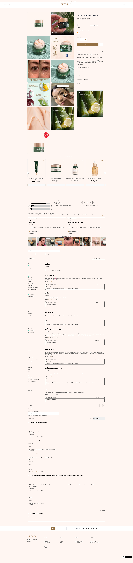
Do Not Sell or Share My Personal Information (33, 541)
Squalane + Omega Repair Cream (56, 178)
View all (102, 30)
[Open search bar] (119, 4)
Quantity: (79, 37)
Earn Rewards (46, 541)
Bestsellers (62, 538)
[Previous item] (28, 173)
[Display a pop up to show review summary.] (40, 181)
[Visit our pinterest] (96, 528)
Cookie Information (93, 541)
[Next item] (105, 173)
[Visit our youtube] (91, 528)
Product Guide (62, 545)
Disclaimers (92, 540)
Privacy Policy (92, 537)
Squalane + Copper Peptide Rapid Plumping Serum (75, 178)
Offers (61, 542)
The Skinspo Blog (78, 542)
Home (28, 9)
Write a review (87, 21)
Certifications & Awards (79, 541)
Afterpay (45, 546)
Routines (61, 541)
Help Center (46, 547)
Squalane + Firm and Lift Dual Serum (94, 178)
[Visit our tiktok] (94, 528)
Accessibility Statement (94, 543)
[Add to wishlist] (101, 44)
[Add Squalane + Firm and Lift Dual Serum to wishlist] (102, 161)
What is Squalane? (78, 538)
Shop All (61, 537)
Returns (45, 540)
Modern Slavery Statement (94, 542)
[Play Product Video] (62, 23)
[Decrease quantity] (78, 39)
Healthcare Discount (47, 545)
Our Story (76, 537)
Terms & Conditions (93, 538)
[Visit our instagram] (89, 528)
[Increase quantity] (85, 39)
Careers (76, 543)
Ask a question (93, 21)
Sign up (53, 528)
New (60, 540)
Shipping (45, 537)
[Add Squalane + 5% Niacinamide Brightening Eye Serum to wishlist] (44, 161)
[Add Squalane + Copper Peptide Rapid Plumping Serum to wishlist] (82, 161)
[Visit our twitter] (86, 528)
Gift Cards (61, 543)
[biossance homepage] (66, 4)
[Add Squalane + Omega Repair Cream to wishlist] (63, 161)
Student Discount (47, 542)
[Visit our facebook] (84, 528)
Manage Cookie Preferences (32, 539)
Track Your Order (47, 538)
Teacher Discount (47, 543)
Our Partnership (78, 540)
